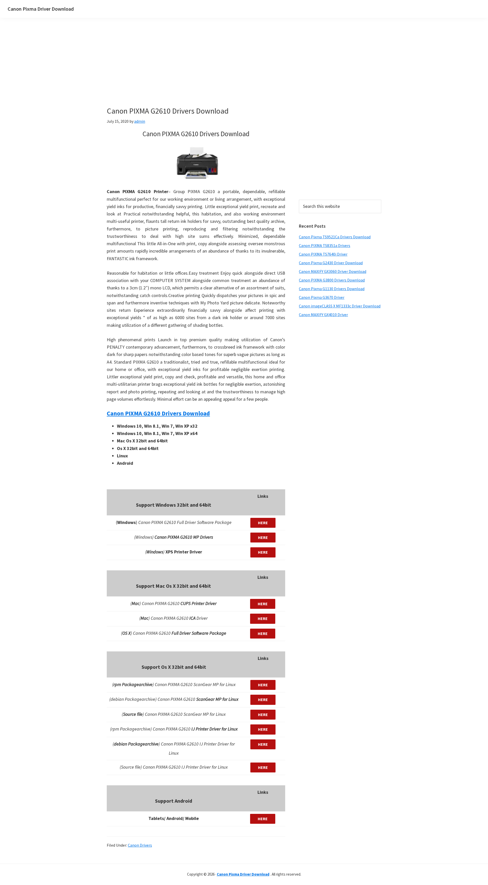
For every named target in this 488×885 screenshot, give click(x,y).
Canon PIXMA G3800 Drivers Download (332, 280)
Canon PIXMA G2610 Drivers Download (158, 413)
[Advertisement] (218, 70)
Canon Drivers (140, 845)
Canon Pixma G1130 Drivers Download (331, 288)
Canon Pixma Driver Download (41, 9)
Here (263, 522)
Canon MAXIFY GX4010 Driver (323, 314)
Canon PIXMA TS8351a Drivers (324, 245)
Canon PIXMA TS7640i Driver (323, 254)
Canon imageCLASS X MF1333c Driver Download (339, 305)
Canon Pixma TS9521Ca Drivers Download (335, 236)
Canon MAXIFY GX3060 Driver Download (332, 271)
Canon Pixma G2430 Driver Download (331, 262)
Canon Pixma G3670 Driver (321, 297)
